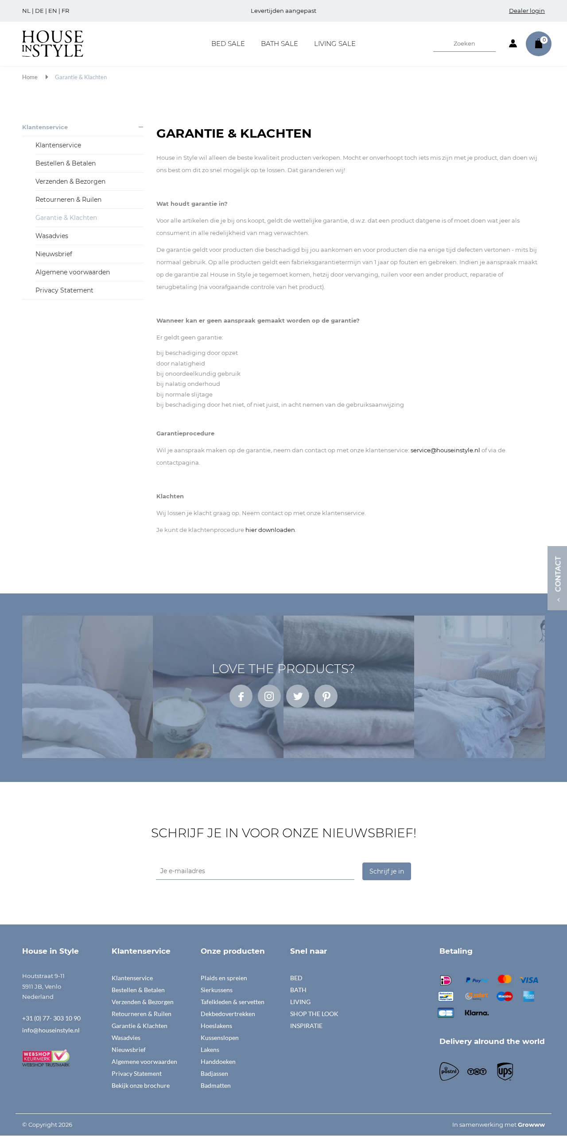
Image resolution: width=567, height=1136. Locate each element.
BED (296, 978)
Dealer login (527, 10)
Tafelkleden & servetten (232, 1001)
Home (30, 77)
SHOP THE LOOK (314, 1013)
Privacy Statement (64, 290)
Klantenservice (45, 127)
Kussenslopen (220, 1037)
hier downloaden (270, 529)
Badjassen (214, 1073)
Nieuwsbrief (53, 254)
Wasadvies (51, 236)
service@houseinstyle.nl (445, 450)
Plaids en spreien (224, 978)
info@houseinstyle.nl (51, 1030)
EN (52, 10)
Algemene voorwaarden (72, 272)
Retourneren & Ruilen (68, 200)
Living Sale (335, 43)
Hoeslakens (216, 1025)
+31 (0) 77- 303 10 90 (51, 1018)
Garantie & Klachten (81, 77)
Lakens (210, 1049)
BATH (298, 990)
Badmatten (216, 1085)
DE (39, 10)
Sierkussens (217, 990)
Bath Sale (279, 43)
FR (65, 10)
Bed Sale (228, 43)
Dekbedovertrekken (228, 1013)
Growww (531, 1124)
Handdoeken (218, 1061)
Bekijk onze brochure (141, 1085)
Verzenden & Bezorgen (70, 181)
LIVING (300, 1001)
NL (26, 10)
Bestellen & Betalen (65, 163)
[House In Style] (52, 42)
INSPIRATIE (306, 1025)
